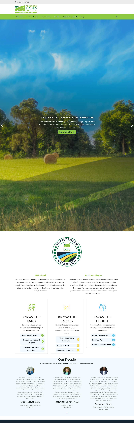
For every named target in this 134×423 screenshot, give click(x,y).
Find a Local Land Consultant (66, 339)
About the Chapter (100, 335)
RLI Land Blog (63, 345)
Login (27, 2)
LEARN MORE (18, 135)
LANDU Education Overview (31, 348)
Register (18, 2)
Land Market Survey (65, 350)
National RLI (97, 340)
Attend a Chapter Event (102, 344)
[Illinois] (26, 9)
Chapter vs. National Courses (31, 341)
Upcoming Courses (29, 335)
